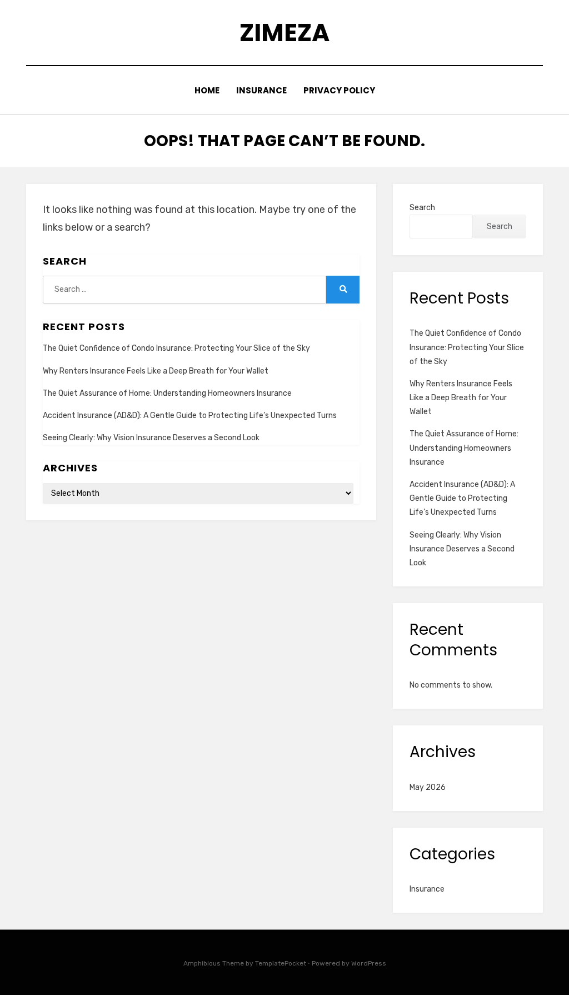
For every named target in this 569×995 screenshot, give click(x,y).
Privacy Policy (339, 90)
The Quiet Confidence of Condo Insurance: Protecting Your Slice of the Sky (176, 348)
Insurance (261, 90)
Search (422, 207)
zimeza (284, 32)
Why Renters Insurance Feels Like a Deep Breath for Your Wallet (155, 371)
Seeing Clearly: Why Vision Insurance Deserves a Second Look (151, 437)
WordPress (368, 963)
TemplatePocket (280, 963)
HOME (206, 90)
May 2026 (428, 787)
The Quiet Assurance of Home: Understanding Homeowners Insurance (167, 393)
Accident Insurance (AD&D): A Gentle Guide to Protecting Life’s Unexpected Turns (190, 415)
